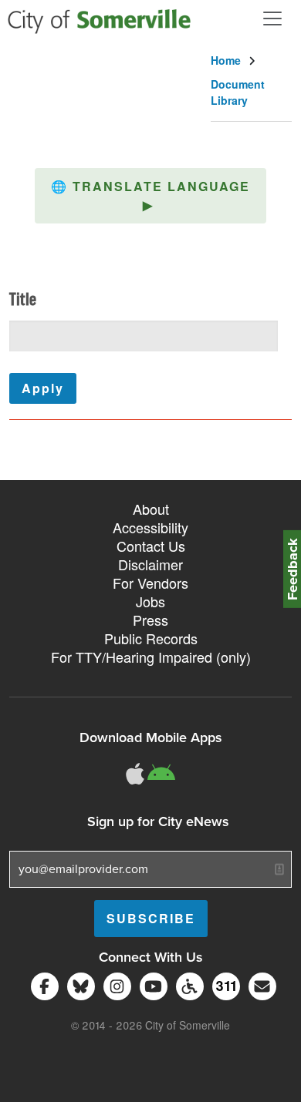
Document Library (238, 92)
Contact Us (151, 545)
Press (150, 619)
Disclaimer (150, 564)
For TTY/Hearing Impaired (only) (151, 656)
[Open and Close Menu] (272, 18)
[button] (150, 195)
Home (226, 60)
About (151, 508)
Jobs (150, 601)
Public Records (151, 638)
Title (22, 300)
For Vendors (150, 582)
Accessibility (150, 527)
